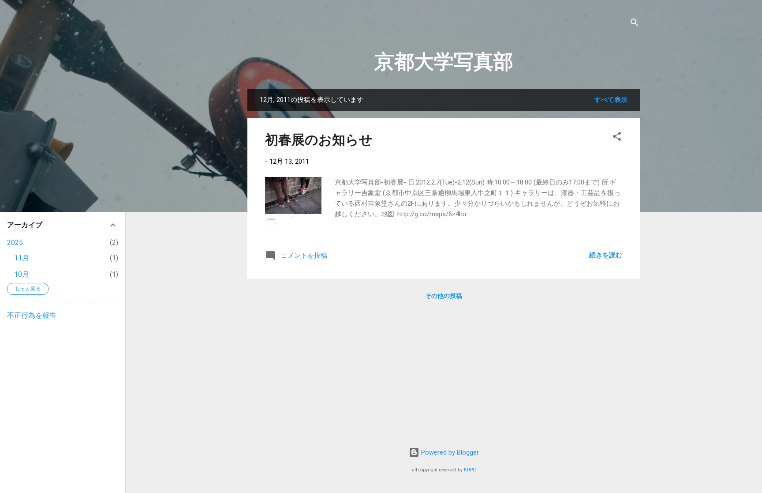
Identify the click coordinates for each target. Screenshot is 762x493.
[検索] (634, 24)
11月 (21, 258)
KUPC (470, 470)
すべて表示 (611, 100)
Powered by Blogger (449, 452)
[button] (617, 138)
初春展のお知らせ (319, 139)
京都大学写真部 (443, 61)
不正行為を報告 (31, 315)
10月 (21, 274)
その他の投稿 (443, 295)
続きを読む (605, 255)
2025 (15, 242)
